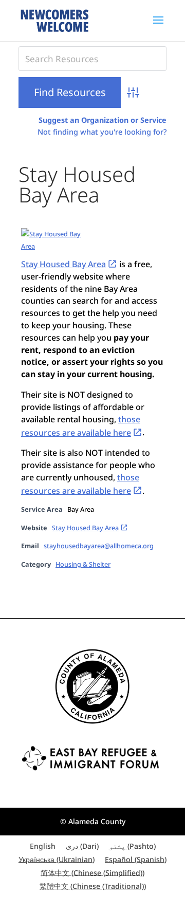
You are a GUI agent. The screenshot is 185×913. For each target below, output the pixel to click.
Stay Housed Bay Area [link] (63, 264)
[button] (158, 26)
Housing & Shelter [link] (82, 564)
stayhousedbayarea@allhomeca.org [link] (99, 546)
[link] (54, 20)
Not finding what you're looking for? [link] (102, 132)
